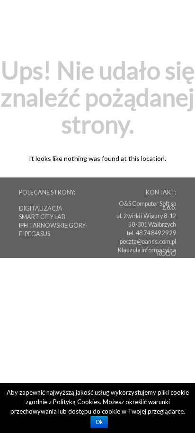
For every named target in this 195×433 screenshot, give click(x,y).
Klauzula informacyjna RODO (147, 252)
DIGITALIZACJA (40, 208)
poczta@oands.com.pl (148, 241)
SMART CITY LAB (42, 217)
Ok (99, 422)
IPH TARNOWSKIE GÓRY (52, 225)
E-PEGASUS (34, 234)
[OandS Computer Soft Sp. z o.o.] (146, 18)
